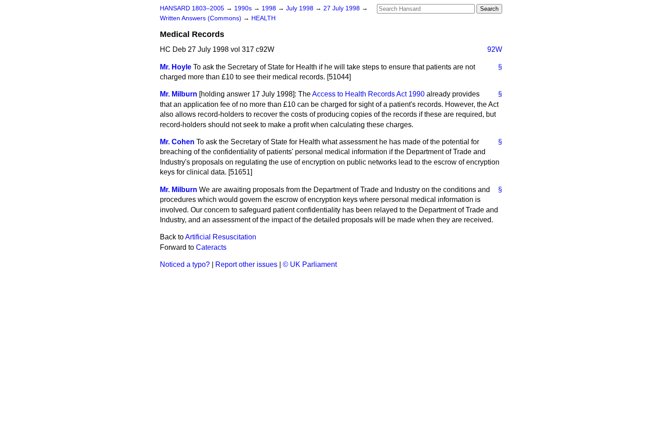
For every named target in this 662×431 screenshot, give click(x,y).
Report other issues (246, 264)
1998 (270, 8)
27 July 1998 (342, 8)
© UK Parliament (310, 264)
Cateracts (211, 247)
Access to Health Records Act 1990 (368, 94)
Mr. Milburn (178, 94)
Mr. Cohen (177, 142)
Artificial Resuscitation (220, 237)
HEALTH (263, 18)
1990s (244, 8)
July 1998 (300, 8)
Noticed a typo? (185, 264)
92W (494, 49)
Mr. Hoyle (175, 67)
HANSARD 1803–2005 (192, 8)
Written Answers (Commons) (201, 18)
